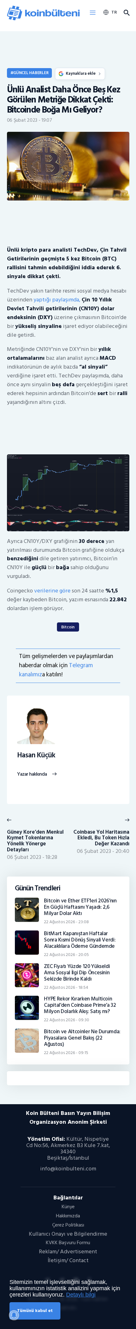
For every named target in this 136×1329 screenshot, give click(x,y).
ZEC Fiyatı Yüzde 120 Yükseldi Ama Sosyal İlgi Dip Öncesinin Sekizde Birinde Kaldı (77, 972)
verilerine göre (52, 590)
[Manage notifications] (14, 1315)
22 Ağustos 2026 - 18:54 (66, 987)
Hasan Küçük (36, 755)
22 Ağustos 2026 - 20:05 (66, 954)
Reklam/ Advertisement (68, 1251)
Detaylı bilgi (81, 1294)
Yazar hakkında (32, 774)
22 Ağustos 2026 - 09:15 (66, 1052)
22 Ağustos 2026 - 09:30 (66, 1019)
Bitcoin (68, 627)
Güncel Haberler (30, 72)
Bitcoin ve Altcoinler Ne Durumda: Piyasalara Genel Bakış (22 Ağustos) (82, 1038)
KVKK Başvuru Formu (68, 1243)
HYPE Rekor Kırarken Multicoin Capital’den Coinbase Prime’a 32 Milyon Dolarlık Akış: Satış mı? (80, 1005)
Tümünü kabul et (35, 1310)
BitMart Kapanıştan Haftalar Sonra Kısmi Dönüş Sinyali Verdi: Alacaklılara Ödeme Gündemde (79, 939)
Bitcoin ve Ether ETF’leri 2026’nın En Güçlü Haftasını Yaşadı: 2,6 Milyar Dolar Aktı (80, 907)
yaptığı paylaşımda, (57, 299)
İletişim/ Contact (68, 1260)
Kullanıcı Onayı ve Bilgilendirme (68, 1234)
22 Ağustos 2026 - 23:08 (66, 921)
